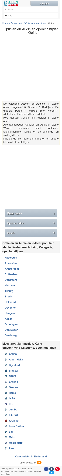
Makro (12, 437)
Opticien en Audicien (35, 23)
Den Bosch (11, 330)
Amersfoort (11, 263)
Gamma (13, 387)
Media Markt (16, 443)
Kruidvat (14, 420)
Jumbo (13, 409)
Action (13, 354)
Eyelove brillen (31, 223)
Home (5, 23)
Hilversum (11, 257)
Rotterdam (11, 274)
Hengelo (10, 313)
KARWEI (14, 415)
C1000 (13, 376)
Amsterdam (12, 268)
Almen (9, 318)
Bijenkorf (14, 365)
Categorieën (17, 23)
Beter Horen (31, 213)
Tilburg (9, 291)
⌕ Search (44, 3)
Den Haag (11, 335)
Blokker (13, 370)
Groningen (11, 324)
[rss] (39, 462)
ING (11, 404)
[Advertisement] (31, 68)
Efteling (13, 381)
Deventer (10, 307)
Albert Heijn (16, 359)
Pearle (31, 233)
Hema (12, 393)
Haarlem (10, 285)
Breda (8, 296)
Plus (11, 448)
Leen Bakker (16, 426)
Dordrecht (11, 280)
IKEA (12, 398)
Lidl (11, 431)
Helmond (10, 302)
